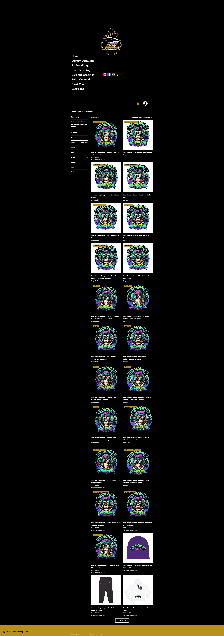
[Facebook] (109, 74)
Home (75, 56)
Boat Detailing (81, 70)
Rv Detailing (80, 65)
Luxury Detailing (82, 61)
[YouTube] (113, 74)
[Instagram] (104, 74)
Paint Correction (82, 79)
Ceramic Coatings (82, 75)
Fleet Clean (79, 84)
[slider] (71, 140)
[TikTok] (117, 74)
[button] (138, 103)
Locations (78, 89)
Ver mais (122, 620)
